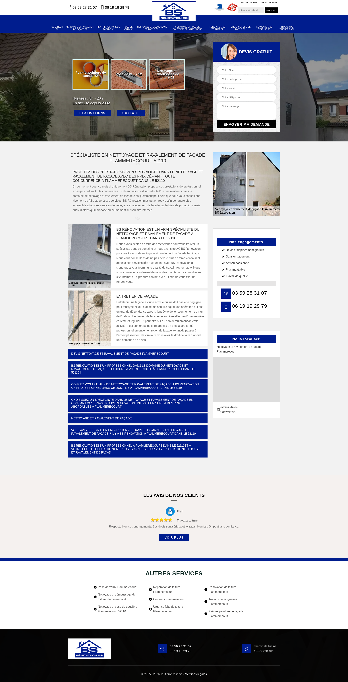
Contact (130, 113)
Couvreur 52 (57, 28)
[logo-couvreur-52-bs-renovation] (174, 11)
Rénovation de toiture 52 (264, 28)
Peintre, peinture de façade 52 (108, 28)
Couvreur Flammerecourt (169, 599)
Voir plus (174, 537)
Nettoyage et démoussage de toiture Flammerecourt (117, 597)
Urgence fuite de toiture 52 (240, 28)
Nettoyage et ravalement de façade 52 (80, 28)
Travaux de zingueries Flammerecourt (223, 601)
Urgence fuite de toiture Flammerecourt (168, 609)
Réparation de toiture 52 (217, 28)
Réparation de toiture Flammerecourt (166, 589)
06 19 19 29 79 (117, 7)
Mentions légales (196, 674)
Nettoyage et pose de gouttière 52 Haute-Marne (187, 28)
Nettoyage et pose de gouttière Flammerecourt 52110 (117, 609)
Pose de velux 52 (128, 28)
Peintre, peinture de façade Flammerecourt (226, 614)
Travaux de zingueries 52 (286, 28)
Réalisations (92, 113)
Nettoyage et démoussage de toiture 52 (152, 28)
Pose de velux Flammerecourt (117, 587)
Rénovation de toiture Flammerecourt (222, 589)
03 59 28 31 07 (84, 7)
